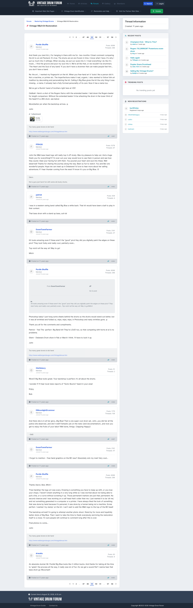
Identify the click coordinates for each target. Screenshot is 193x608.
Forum (96, 3)
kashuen (131, 129)
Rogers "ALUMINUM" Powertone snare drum (146, 49)
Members (120, 3)
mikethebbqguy (134, 115)
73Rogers (135, 60)
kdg (133, 53)
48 (88, 37)
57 (108, 37)
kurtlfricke (134, 108)
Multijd (134, 73)
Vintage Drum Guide (38, 605)
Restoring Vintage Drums (44, 21)
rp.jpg (38, 118)
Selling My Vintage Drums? (141, 71)
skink (134, 44)
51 (100, 37)
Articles (84, 3)
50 (96, 37)
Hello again (135, 58)
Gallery (107, 3)
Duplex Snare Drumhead (140, 64)
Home (72, 3)
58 (112, 37)
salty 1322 (136, 66)
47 (83, 37)
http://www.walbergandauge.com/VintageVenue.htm (48, 131)
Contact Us (53, 605)
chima (130, 124)
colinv (130, 119)
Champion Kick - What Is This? (143, 42)
